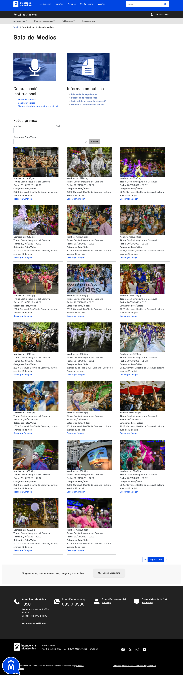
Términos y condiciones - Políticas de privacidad (134, 665)
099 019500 (73, 604)
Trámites (59, 4)
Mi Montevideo (163, 14)
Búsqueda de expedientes (84, 94)
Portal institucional (25, 14)
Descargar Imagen (22, 198)
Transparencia (88, 21)
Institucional (45, 4)
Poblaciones (67, 21)
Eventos (101, 4)
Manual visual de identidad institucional (38, 106)
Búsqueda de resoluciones (84, 97)
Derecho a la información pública (87, 104)
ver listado (147, 602)
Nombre (17, 126)
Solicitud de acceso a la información (89, 101)
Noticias (72, 4)
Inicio (16, 27)
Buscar (165, 4)
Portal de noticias (27, 99)
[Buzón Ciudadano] (109, 573)
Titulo (58, 126)
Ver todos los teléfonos (34, 623)
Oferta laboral (86, 4)
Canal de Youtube (26, 103)
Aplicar (94, 141)
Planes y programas (43, 21)
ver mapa (106, 602)
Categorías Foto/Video (24, 137)
